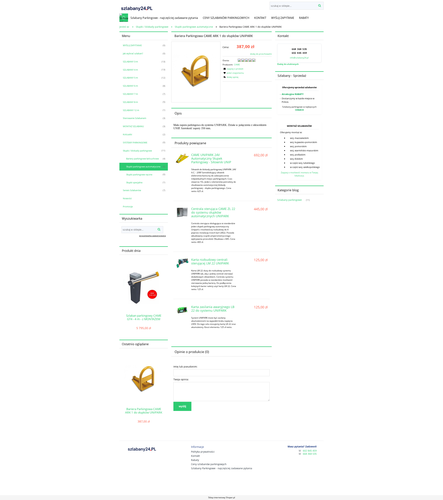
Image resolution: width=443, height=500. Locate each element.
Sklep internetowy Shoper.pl (221, 497)
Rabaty (195, 460)
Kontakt (195, 455)
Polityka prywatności (203, 451)
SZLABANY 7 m (130, 93)
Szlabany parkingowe (289, 199)
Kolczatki (127, 134)
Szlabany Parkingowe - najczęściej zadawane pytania (221, 468)
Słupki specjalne (134, 182)
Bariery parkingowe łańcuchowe (142, 158)
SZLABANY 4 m (130, 69)
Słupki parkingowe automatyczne (143, 166)
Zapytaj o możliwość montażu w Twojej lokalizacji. (299, 174)
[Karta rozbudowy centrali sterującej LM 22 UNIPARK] (182, 263)
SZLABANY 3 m (130, 61)
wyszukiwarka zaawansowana (152, 235)
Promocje (128, 206)
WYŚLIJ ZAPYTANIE (132, 45)
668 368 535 (299, 49)
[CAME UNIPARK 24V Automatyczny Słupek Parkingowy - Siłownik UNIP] (182, 158)
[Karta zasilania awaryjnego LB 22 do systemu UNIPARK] (182, 310)
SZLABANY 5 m (130, 77)
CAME (237, 64)
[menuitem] (164, 17)
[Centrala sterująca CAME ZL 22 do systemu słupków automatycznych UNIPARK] (182, 212)
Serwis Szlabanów (132, 190)
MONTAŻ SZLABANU (133, 126)
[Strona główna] (136, 7)
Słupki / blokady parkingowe (137, 150)
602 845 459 (299, 52)
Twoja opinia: (181, 379)
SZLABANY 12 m (131, 110)
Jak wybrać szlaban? (133, 53)
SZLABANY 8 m (130, 102)
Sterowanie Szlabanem (134, 118)
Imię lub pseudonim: (185, 366)
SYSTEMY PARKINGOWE (135, 142)
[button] (233, 68)
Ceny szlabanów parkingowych (209, 464)
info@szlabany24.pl (299, 57)
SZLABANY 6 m (130, 85)
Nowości (127, 198)
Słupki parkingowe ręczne (139, 174)
